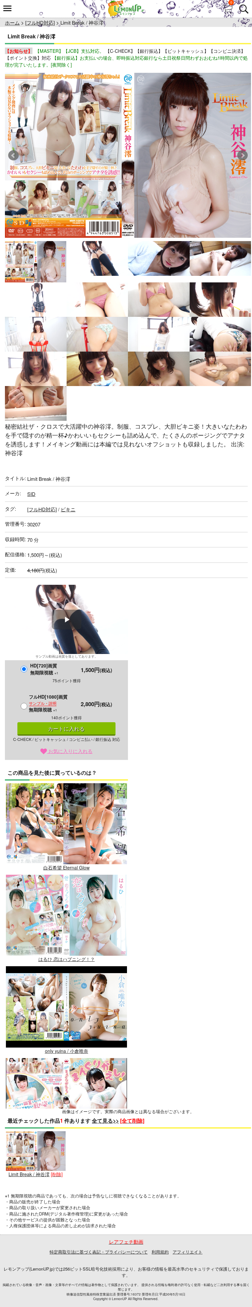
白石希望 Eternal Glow (66, 867)
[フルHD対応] (40, 22)
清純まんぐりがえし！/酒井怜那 (66, 1142)
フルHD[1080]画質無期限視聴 (48, 703)
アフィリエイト (187, 1252)
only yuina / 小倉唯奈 (66, 1051)
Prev (13, 155)
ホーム (12, 22)
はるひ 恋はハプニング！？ (66, 959)
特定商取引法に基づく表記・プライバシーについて (99, 1252)
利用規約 (160, 1252)
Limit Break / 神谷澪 (29, 1174)
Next (242, 155)
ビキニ (68, 509)
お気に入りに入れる (70, 750)
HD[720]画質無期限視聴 (44, 669)
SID (31, 493)
